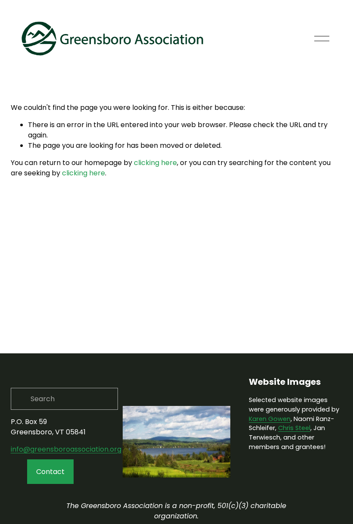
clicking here (155, 163)
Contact (50, 472)
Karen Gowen (270, 419)
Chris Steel (294, 428)
